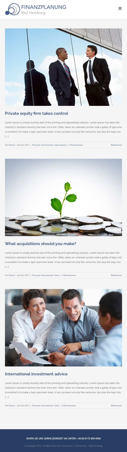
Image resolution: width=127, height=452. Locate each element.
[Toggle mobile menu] (120, 8)
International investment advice (36, 374)
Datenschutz (81, 445)
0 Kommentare (76, 145)
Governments (47, 145)
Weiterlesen (116, 145)
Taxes (56, 275)
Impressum (68, 445)
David (11, 145)
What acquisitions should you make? (40, 243)
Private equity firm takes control (36, 113)
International (60, 145)
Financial (36, 145)
